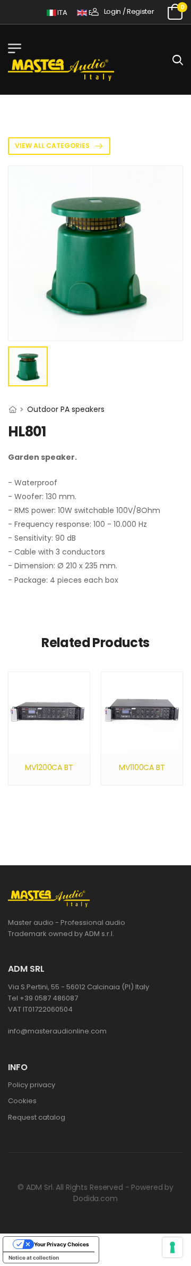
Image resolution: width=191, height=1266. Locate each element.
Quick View (49, 740)
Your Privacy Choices (61, 1244)
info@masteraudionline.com (57, 1031)
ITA (58, 12)
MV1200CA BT (49, 767)
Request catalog (36, 1117)
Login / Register (129, 11)
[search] (177, 59)
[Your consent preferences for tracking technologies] (172, 1247)
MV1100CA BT (141, 767)
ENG (91, 12)
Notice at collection (33, 1257)
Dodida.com (95, 1198)
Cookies (22, 1101)
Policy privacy (31, 1085)
